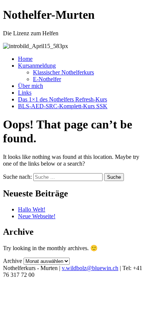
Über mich (30, 86)
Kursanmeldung (37, 65)
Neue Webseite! (36, 216)
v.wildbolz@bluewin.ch (90, 268)
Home (25, 59)
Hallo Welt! (31, 209)
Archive (12, 261)
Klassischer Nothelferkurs (63, 72)
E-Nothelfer (47, 79)
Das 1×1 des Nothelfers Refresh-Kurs (62, 99)
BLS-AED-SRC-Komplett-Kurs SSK (62, 106)
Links (24, 92)
